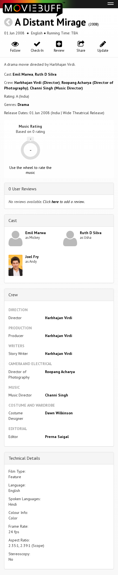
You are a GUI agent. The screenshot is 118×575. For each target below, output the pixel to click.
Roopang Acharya (60, 371)
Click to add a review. (64, 201)
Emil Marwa (23, 74)
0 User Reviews (22, 188)
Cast (13, 220)
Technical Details (24, 458)
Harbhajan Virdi (58, 317)
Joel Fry (32, 256)
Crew (13, 294)
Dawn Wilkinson (59, 412)
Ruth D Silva (46, 74)
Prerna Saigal (57, 436)
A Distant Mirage (50, 21)
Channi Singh (56, 395)
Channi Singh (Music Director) (56, 88)
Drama (23, 104)
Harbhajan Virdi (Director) (37, 82)
